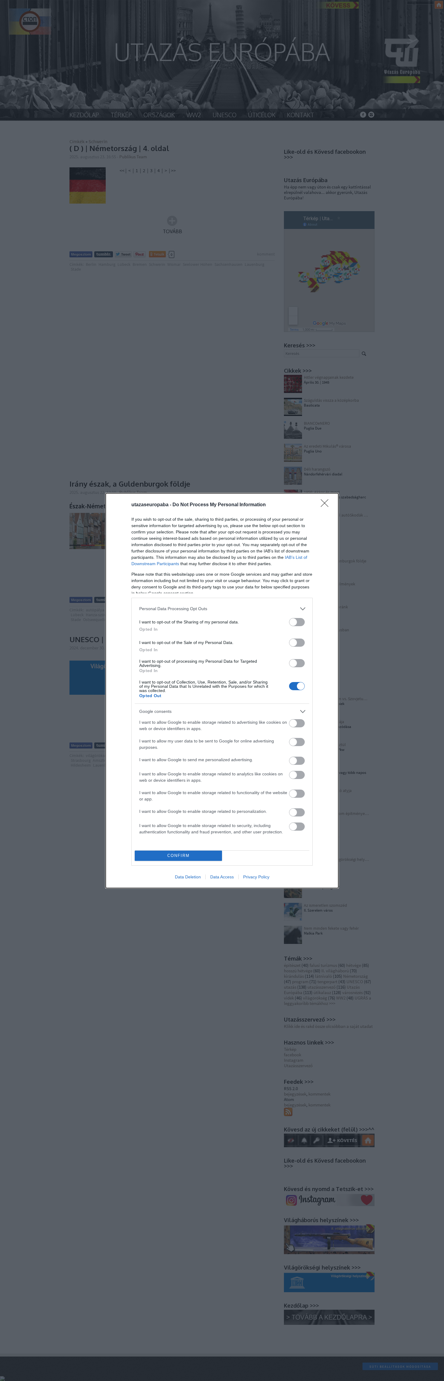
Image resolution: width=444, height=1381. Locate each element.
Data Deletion (188, 876)
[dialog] (222, 690)
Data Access (222, 876)
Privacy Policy (256, 876)
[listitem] (222, 609)
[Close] (326, 505)
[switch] (297, 622)
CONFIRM (178, 855)
